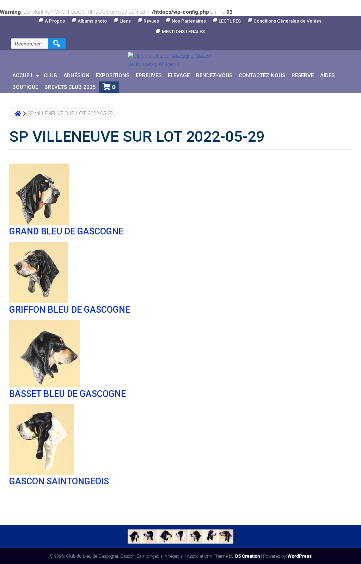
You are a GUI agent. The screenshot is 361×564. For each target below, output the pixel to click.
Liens (125, 21)
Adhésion (76, 75)
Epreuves (148, 75)
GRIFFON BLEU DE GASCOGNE (69, 310)
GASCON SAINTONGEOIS (59, 481)
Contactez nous (262, 75)
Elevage (179, 75)
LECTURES (230, 21)
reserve (303, 75)
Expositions (112, 75)
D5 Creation (247, 556)
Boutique (25, 87)
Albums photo (92, 21)
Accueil (22, 75)
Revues (151, 21)
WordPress (300, 556)
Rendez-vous (214, 75)
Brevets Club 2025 (70, 87)
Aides (327, 75)
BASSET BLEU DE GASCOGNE (67, 394)
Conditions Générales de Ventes (287, 21)
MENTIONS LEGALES (183, 31)
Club (50, 75)
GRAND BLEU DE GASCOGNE (66, 231)
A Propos (55, 21)
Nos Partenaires (189, 21)
